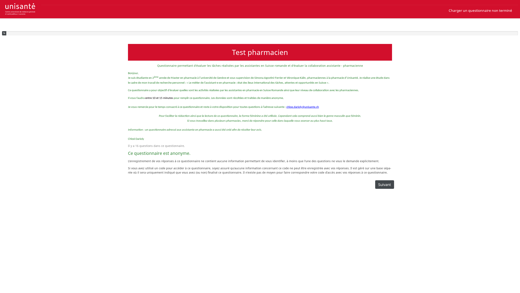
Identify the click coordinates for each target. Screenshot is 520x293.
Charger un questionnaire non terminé (480, 10)
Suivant (384, 184)
